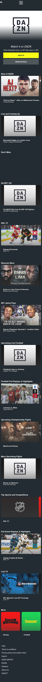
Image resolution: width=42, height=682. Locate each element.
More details (21, 62)
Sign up (21, 55)
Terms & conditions (9, 649)
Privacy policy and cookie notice (14, 652)
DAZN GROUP (7, 659)
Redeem (5, 666)
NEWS (4, 663)
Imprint (4, 656)
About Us (5, 670)
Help (3, 646)
